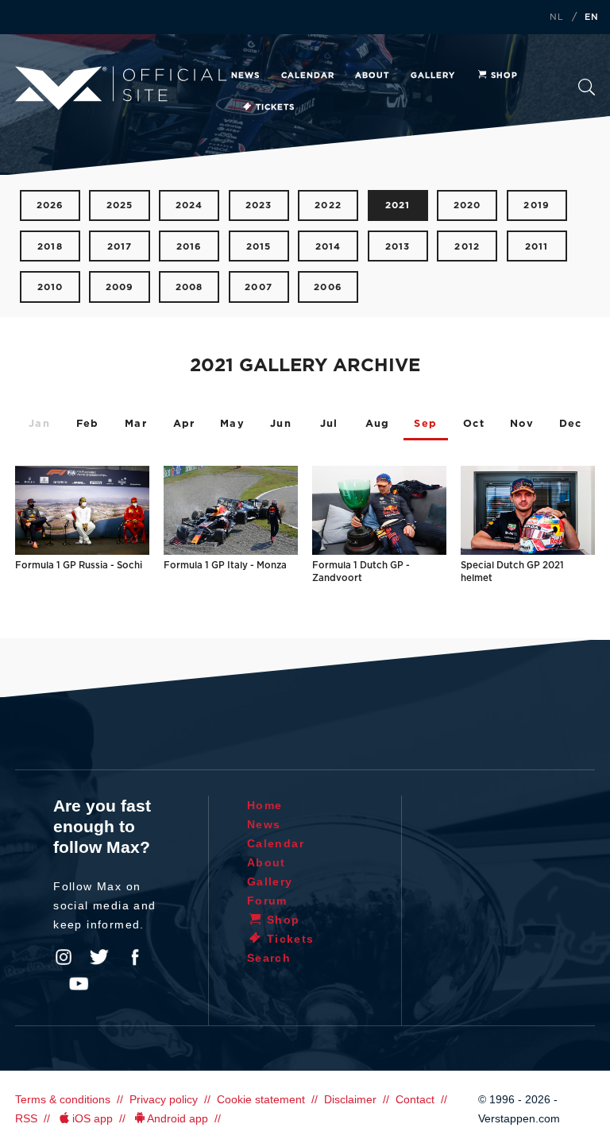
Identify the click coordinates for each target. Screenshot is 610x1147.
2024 (189, 205)
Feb (87, 424)
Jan (39, 424)
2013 (398, 246)
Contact (415, 1099)
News (245, 75)
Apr (184, 424)
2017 (120, 246)
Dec (570, 424)
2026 (50, 205)
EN (592, 17)
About (372, 75)
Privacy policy (163, 1099)
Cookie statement (261, 1099)
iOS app (92, 1118)
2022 (328, 205)
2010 (50, 287)
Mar (136, 424)
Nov (522, 424)
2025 (119, 205)
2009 (120, 287)
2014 (328, 246)
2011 (537, 246)
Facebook (135, 957)
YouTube (78, 984)
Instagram (63, 957)
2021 (398, 205)
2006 (328, 287)
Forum (267, 900)
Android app (177, 1118)
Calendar (307, 75)
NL (557, 17)
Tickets (275, 107)
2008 (189, 287)
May (232, 424)
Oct (474, 424)
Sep (425, 424)
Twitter (99, 957)
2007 (258, 287)
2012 (467, 246)
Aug (377, 424)
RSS (26, 1118)
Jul (329, 424)
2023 (258, 205)
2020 (467, 205)
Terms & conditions (62, 1099)
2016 (189, 246)
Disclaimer (350, 1099)
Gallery (433, 75)
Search (586, 92)
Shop (504, 75)
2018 (50, 246)
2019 (536, 205)
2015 (259, 246)
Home (265, 805)
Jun (280, 424)
